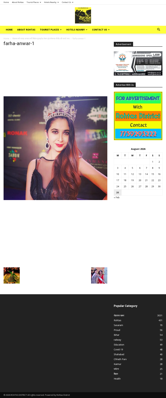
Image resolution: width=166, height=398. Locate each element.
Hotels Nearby (50, 2)
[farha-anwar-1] (55, 199)
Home (6, 2)
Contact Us (66, 2)
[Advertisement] (55, 72)
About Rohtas (18, 2)
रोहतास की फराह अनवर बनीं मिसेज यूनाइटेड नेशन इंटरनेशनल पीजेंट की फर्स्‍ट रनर (41, 38)
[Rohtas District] (83, 15)
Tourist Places (33, 2)
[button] (158, 29)
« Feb (116, 197)
